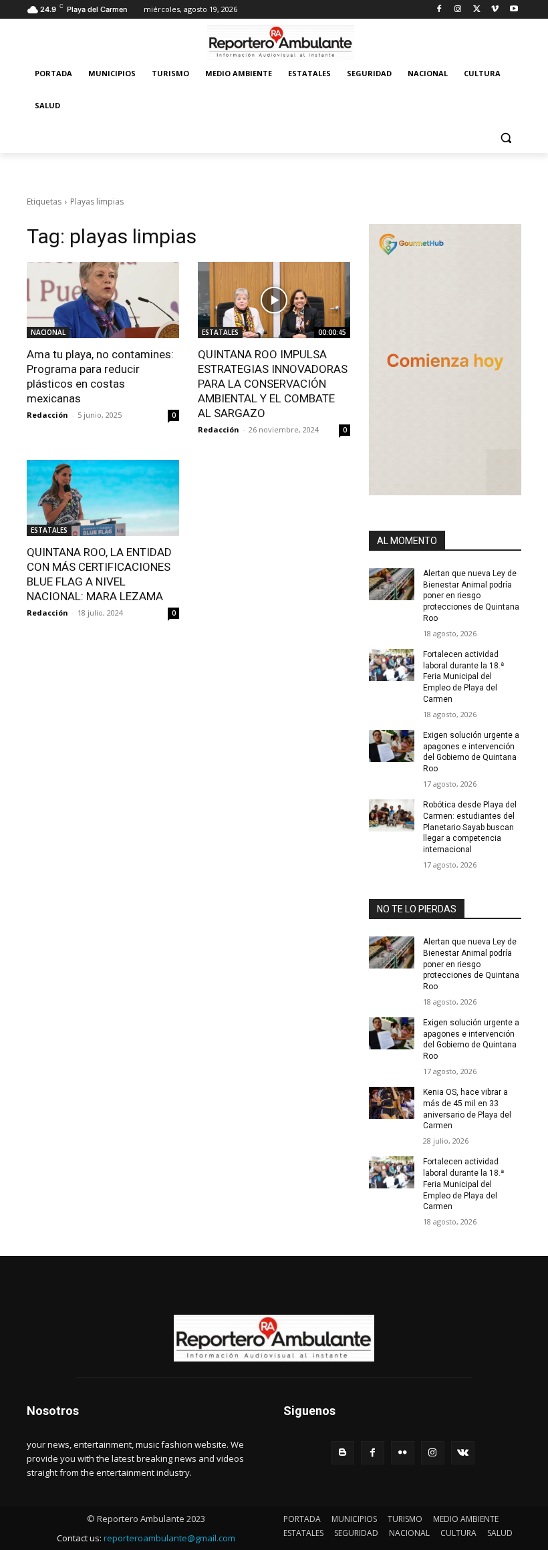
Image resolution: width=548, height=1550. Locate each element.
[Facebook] (439, 9)
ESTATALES (220, 332)
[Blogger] (342, 1452)
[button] (505, 138)
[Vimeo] (495, 9)
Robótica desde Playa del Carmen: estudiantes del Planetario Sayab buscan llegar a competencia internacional (470, 827)
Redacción (47, 415)
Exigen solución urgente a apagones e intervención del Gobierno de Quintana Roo (471, 1039)
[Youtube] (513, 9)
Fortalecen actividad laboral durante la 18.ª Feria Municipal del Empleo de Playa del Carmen (463, 677)
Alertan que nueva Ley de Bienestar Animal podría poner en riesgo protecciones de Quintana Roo (471, 596)
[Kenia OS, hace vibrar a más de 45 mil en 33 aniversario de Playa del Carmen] (391, 1103)
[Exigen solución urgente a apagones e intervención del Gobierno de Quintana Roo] (391, 746)
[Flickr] (402, 1452)
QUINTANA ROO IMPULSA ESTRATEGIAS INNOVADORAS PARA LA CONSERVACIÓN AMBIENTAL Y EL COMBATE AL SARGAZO (273, 384)
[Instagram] (458, 9)
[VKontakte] (462, 1452)
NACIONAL (48, 332)
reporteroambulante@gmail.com (169, 1538)
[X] (477, 9)
